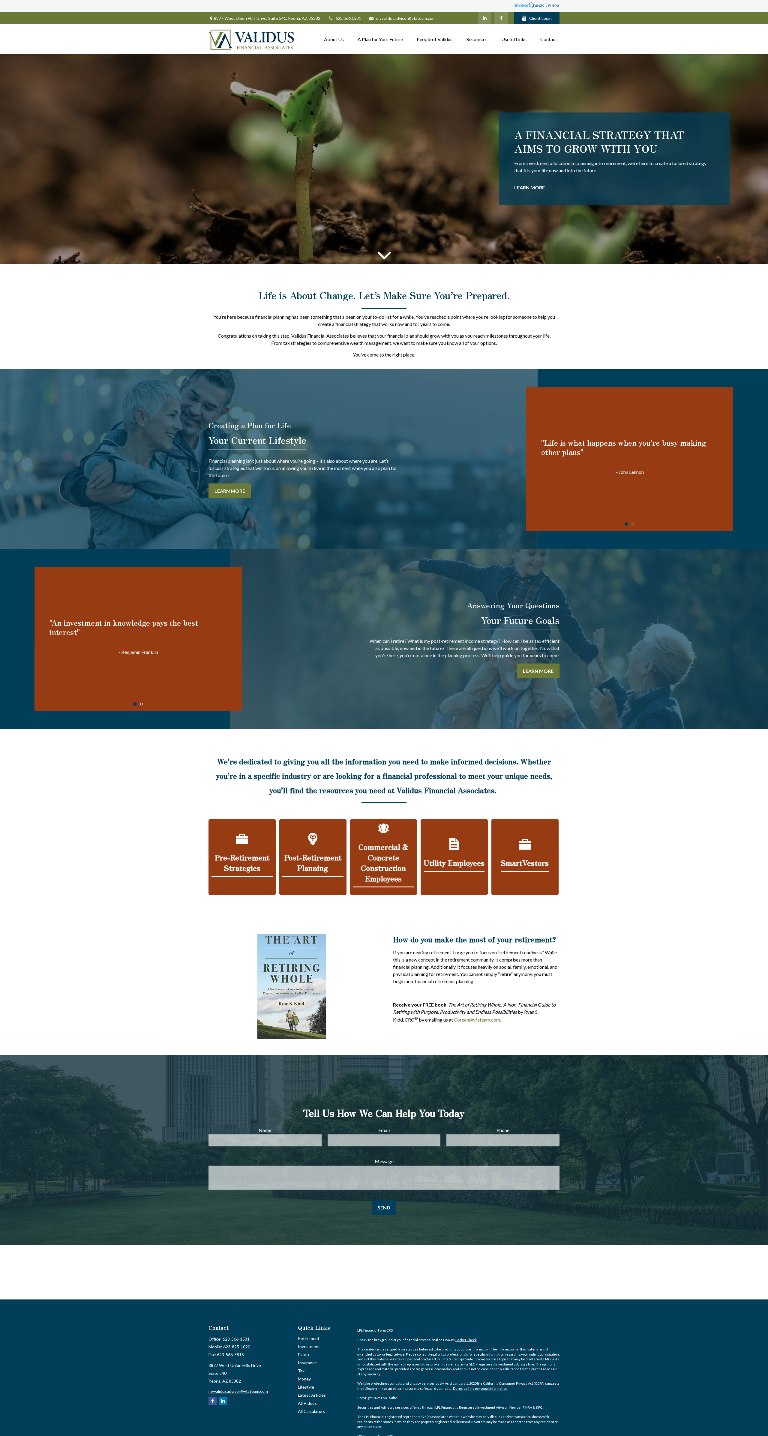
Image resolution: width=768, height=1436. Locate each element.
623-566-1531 (236, 1338)
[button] (334, 38)
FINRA (527, 1407)
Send (384, 1207)
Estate (304, 1354)
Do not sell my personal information (480, 1388)
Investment (309, 1346)
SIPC (539, 1407)
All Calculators (311, 1411)
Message (384, 1161)
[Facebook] (501, 18)
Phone (502, 1130)
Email (384, 1130)
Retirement (309, 1338)
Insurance (307, 1362)
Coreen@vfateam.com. (477, 1020)
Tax (301, 1370)
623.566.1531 (348, 18)
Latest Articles (312, 1395)
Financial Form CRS (378, 1330)
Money (304, 1378)
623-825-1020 (236, 1346)
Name (265, 1130)
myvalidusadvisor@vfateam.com (406, 18)
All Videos (307, 1403)
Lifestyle (306, 1386)
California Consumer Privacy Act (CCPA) (513, 1383)
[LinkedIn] (484, 18)
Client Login (540, 18)
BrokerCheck (466, 1340)
